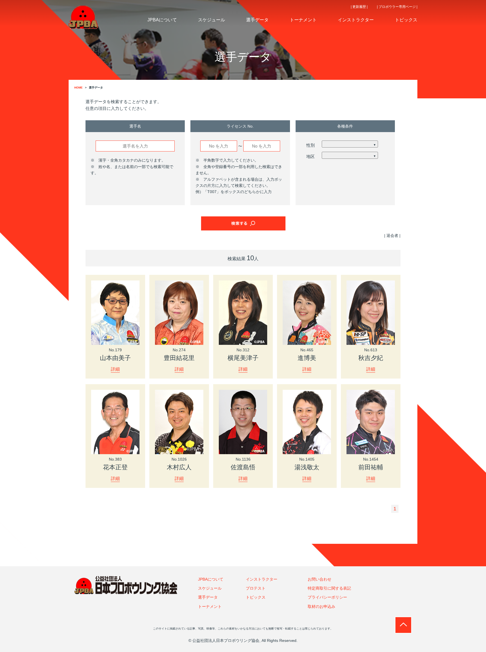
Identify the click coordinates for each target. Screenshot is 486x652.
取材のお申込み (321, 606)
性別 (310, 145)
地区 (310, 156)
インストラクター (261, 579)
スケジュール (210, 588)
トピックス (256, 597)
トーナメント (210, 606)
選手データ (208, 597)
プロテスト (256, 588)
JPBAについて (210, 579)
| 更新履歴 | (359, 7)
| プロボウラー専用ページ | (397, 7)
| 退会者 (391, 235)
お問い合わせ (319, 579)
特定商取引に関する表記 (329, 588)
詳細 (115, 369)
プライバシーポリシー (327, 597)
